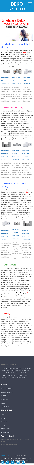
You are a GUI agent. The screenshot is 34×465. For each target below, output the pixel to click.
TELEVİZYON (5, 406)
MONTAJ (4, 422)
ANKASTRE (4, 399)
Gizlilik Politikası (5, 432)
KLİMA (3, 403)
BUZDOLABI (5, 396)
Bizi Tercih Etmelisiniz (8, 456)
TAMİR (3, 414)
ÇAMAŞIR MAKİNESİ (7, 392)
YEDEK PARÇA (5, 429)
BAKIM (3, 418)
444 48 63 (18, 9)
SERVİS (3, 425)
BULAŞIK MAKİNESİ (7, 389)
